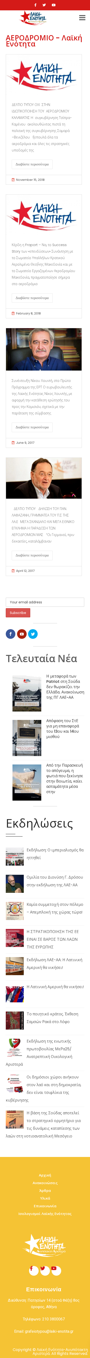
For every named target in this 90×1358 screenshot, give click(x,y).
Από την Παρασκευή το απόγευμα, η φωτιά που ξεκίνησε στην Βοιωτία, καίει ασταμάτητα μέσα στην (64, 779)
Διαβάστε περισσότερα (32, 164)
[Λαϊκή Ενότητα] (33, 17)
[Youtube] (54, 5)
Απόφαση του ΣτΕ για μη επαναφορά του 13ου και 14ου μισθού (62, 728)
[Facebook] (35, 5)
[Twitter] (44, 5)
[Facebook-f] (34, 1271)
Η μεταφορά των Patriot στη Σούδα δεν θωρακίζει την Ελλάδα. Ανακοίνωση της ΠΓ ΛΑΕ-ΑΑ (65, 686)
